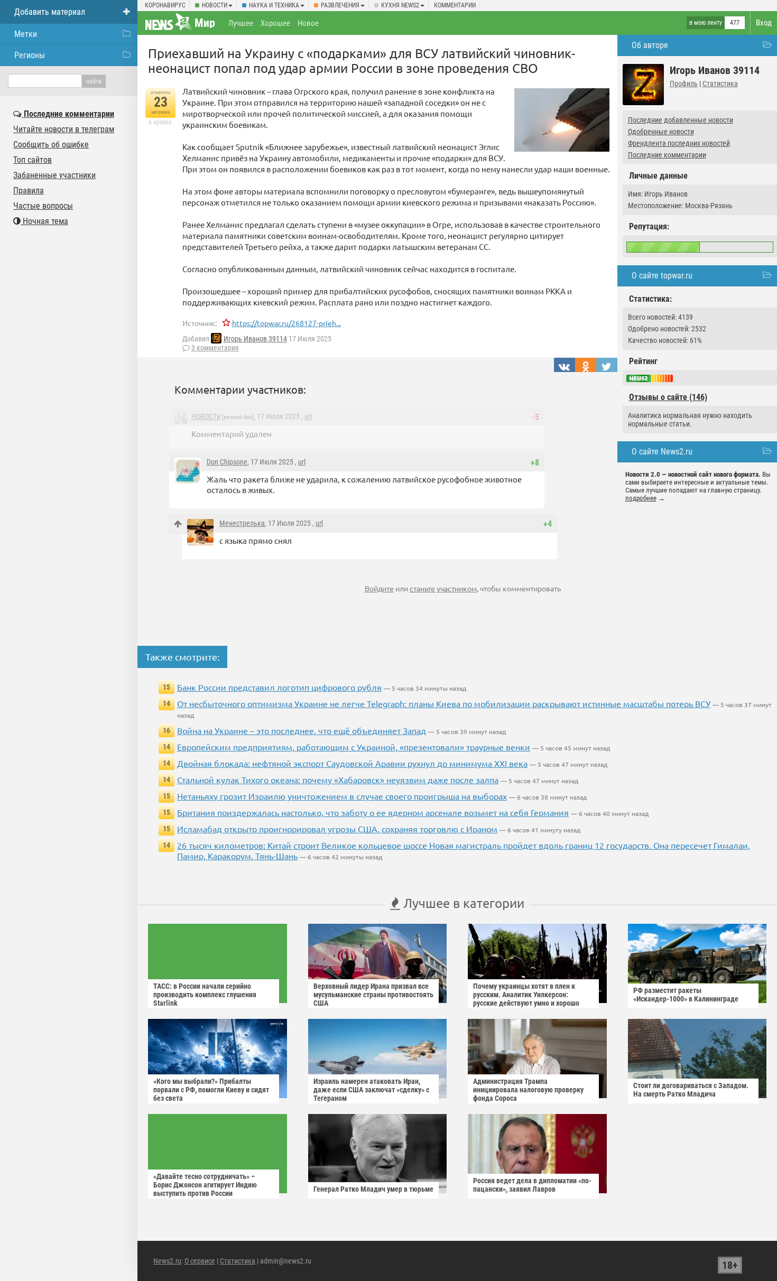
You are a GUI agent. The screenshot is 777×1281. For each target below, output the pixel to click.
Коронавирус (165, 5)
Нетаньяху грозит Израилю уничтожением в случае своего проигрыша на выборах (342, 796)
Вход (764, 22)
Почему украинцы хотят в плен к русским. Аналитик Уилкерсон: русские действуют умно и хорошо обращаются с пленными (526, 999)
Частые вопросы (43, 206)
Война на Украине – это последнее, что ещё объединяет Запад (301, 730)
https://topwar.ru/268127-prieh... (286, 323)
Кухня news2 (400, 5)
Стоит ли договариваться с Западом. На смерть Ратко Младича (690, 1089)
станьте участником (443, 588)
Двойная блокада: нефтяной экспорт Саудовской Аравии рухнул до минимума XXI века (352, 763)
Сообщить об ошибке (51, 145)
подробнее (640, 498)
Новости (214, 5)
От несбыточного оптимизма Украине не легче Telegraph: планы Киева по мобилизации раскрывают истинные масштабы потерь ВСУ (443, 703)
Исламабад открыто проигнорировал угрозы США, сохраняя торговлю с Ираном (337, 828)
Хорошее (275, 23)
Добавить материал (49, 12)
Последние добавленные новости (680, 120)
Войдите (379, 588)
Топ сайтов (32, 160)
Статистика (720, 83)
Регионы (29, 55)
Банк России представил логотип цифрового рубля (279, 687)
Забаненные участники (54, 175)
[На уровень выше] (178, 524)
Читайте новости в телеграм (63, 129)
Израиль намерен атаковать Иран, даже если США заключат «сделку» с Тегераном (371, 1089)
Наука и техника (274, 5)
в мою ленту (705, 22)
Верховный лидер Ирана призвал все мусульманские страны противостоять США (373, 994)
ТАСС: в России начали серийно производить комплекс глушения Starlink (204, 994)
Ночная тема (44, 221)
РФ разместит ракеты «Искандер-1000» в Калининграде (685, 994)
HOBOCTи (205, 416)
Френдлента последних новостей (679, 143)
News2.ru (167, 1261)
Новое (308, 23)
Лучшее (240, 23)
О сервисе (199, 1261)
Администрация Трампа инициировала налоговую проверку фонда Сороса (528, 1089)
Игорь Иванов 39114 (255, 339)
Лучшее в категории (462, 903)
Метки (25, 34)
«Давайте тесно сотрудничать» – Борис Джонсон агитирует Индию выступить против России (205, 1185)
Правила (28, 190)
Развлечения (340, 5)
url (308, 416)
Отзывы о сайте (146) (668, 397)
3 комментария (215, 348)
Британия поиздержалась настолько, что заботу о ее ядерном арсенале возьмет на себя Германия (373, 812)
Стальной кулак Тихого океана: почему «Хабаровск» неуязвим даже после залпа (337, 779)
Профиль (684, 83)
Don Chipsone (227, 462)
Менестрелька (242, 523)
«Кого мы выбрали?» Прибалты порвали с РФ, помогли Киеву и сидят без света (211, 1089)
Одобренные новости (661, 131)
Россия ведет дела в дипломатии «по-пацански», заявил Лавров (532, 1184)
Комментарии (455, 5)
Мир (205, 23)
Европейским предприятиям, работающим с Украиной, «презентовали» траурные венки (353, 746)
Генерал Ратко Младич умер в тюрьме (373, 1189)
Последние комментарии (667, 155)
